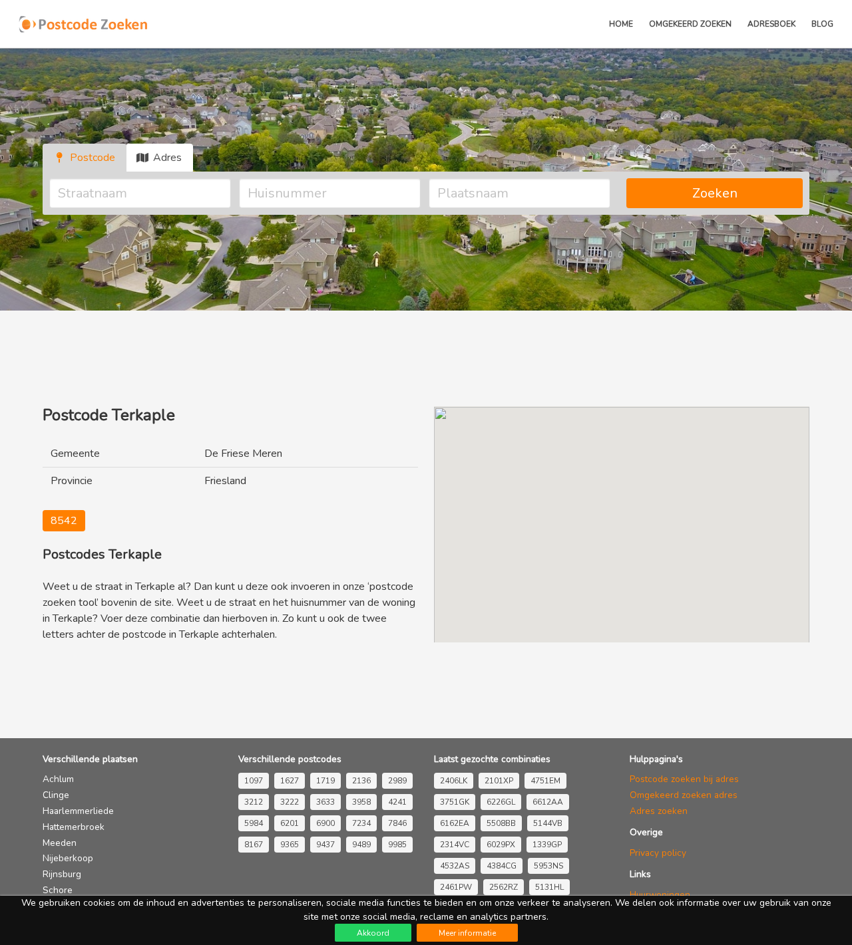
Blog (822, 24)
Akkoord (373, 933)
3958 (361, 802)
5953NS (548, 866)
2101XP (499, 780)
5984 (253, 823)
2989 (397, 780)
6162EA (454, 823)
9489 (361, 844)
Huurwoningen (660, 894)
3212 (253, 802)
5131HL (549, 887)
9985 (397, 844)
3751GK (454, 802)
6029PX (501, 844)
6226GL (501, 802)
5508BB (501, 823)
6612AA (547, 802)
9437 (325, 844)
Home (621, 24)
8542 (64, 520)
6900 (325, 823)
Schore (58, 890)
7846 (397, 823)
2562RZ (503, 887)
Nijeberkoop (68, 858)
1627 (289, 780)
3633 (325, 802)
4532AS (454, 866)
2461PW (456, 887)
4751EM (545, 780)
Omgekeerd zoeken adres (684, 795)
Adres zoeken (659, 811)
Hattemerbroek (74, 827)
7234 (361, 823)
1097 (253, 780)
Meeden (60, 843)
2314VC (454, 844)
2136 (361, 780)
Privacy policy (658, 853)
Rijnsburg (62, 874)
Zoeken (715, 193)
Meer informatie (467, 933)
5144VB (547, 823)
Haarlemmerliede (78, 811)
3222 (289, 802)
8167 (253, 844)
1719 (325, 780)
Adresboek (771, 24)
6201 (289, 823)
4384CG (502, 866)
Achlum (58, 779)
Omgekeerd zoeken (690, 24)
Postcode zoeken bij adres (684, 779)
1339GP (547, 844)
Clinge (56, 795)
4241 (397, 802)
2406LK (453, 780)
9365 (289, 844)
